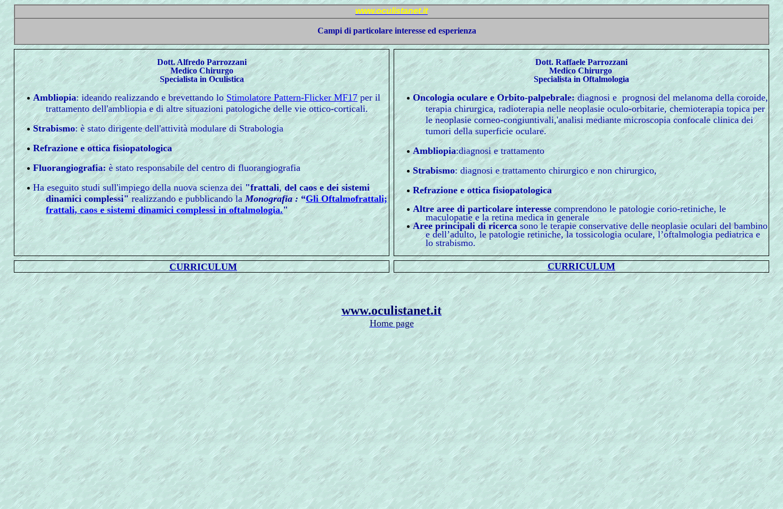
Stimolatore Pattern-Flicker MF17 (291, 97)
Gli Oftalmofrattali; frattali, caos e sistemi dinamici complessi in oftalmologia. (216, 204)
